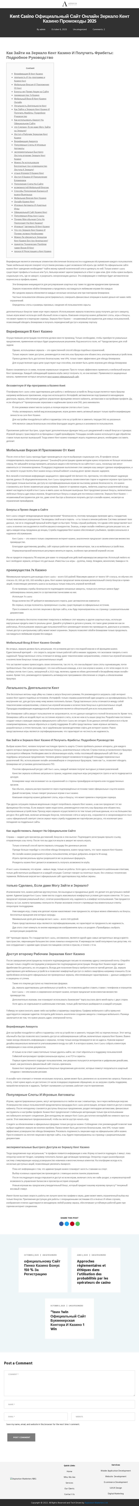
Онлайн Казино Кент (24, 202)
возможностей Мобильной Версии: (31, 187)
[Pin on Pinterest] (72, 1224)
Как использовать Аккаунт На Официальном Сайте (29, 122)
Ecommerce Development (116, 1482)
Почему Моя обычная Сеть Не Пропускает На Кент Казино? (29, 221)
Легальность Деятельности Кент (30, 106)
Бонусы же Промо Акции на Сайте (31, 92)
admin (42, 29)
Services (69, 1483)
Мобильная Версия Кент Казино (30, 198)
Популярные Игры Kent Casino (29, 216)
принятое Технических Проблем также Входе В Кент (30, 246)
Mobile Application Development (116, 1471)
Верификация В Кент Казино (28, 74)
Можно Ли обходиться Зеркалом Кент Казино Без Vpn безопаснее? (31, 239)
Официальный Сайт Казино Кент (30, 212)
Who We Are (69, 1477)
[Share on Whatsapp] (77, 1224)
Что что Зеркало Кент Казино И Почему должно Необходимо (29, 232)
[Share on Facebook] (61, 1224)
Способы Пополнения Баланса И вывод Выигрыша (31, 193)
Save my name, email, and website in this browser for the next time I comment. (43, 1424)
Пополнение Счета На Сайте (28, 184)
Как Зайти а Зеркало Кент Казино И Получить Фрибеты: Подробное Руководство (32, 113)
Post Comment (21, 1437)
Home (69, 1471)
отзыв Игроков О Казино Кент (29, 173)
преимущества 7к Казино (26, 95)
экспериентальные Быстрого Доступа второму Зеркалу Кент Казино (29, 155)
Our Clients (69, 1488)
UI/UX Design (116, 1488)
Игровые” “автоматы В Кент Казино (32, 227)
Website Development (115, 1476)
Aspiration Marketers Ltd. (96, 1503)
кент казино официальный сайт (63, 377)
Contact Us (69, 1494)
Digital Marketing (116, 1494)
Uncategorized (80, 29)
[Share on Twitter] (67, 1224)
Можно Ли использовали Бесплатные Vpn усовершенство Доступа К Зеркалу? (30, 166)
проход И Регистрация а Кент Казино (32, 251)
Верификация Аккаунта (26, 141)
